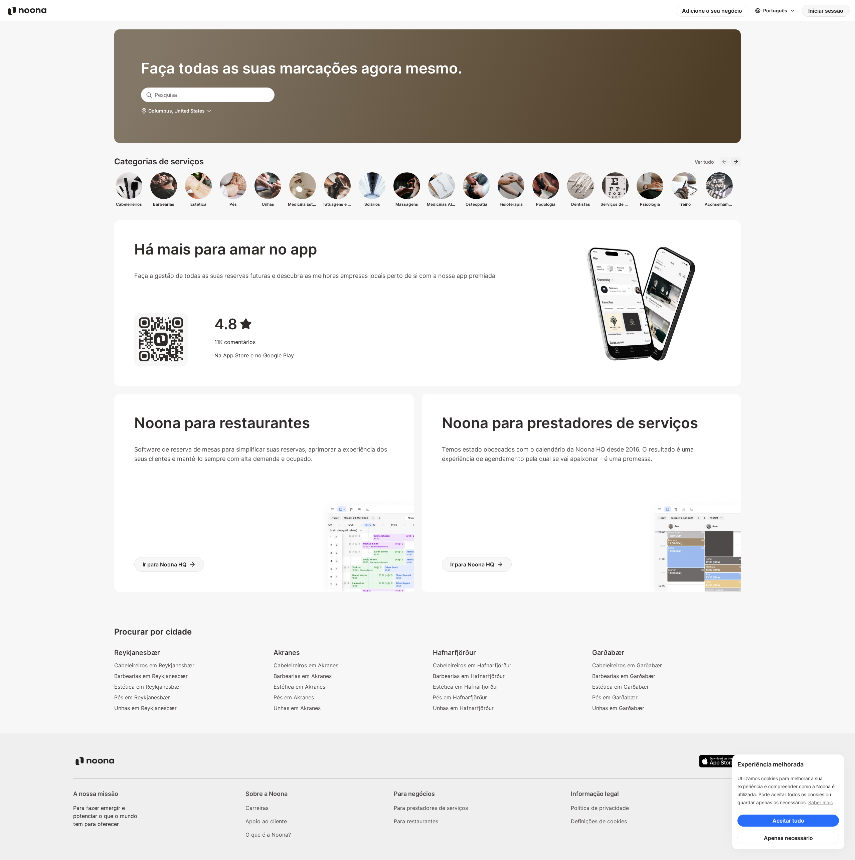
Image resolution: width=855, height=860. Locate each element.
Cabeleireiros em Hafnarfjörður (472, 665)
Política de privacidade (600, 808)
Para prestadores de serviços (431, 808)
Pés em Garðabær (615, 697)
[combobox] (208, 95)
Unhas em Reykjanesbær (145, 708)
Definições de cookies (599, 821)
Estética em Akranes (299, 686)
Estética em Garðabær (620, 686)
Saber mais (820, 802)
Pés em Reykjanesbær (142, 697)
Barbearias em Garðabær (623, 676)
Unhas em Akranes (297, 708)
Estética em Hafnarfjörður (465, 686)
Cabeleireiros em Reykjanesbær (154, 665)
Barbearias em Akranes (303, 676)
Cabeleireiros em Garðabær (627, 665)
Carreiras (257, 808)
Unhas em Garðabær (618, 708)
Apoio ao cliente (266, 821)
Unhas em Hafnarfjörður (463, 708)
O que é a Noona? (268, 834)
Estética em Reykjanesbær (147, 686)
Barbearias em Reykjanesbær (151, 676)
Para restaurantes (416, 821)
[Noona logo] (27, 11)
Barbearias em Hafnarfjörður (469, 676)
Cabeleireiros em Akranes (306, 665)
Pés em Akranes (294, 697)
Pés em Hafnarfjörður (460, 697)
